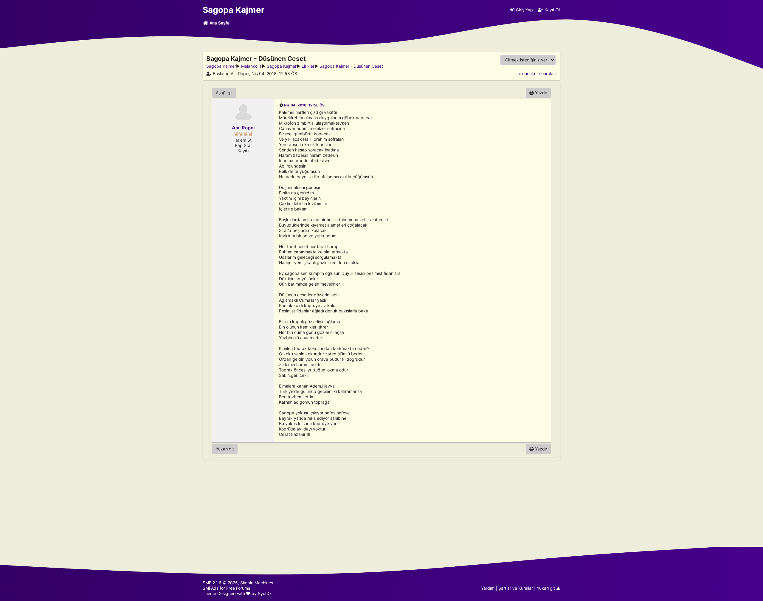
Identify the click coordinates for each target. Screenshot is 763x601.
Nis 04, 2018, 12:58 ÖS (304, 105)
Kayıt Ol (552, 9)
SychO (264, 593)
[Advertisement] (381, 503)
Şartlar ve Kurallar (515, 588)
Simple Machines (256, 582)
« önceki (527, 73)
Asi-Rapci (243, 128)
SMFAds (210, 588)
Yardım (487, 588)
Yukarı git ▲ (548, 588)
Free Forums (238, 588)
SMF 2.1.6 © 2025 (220, 582)
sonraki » (548, 73)
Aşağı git (224, 92)
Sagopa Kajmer (233, 10)
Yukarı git (225, 448)
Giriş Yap (524, 9)
